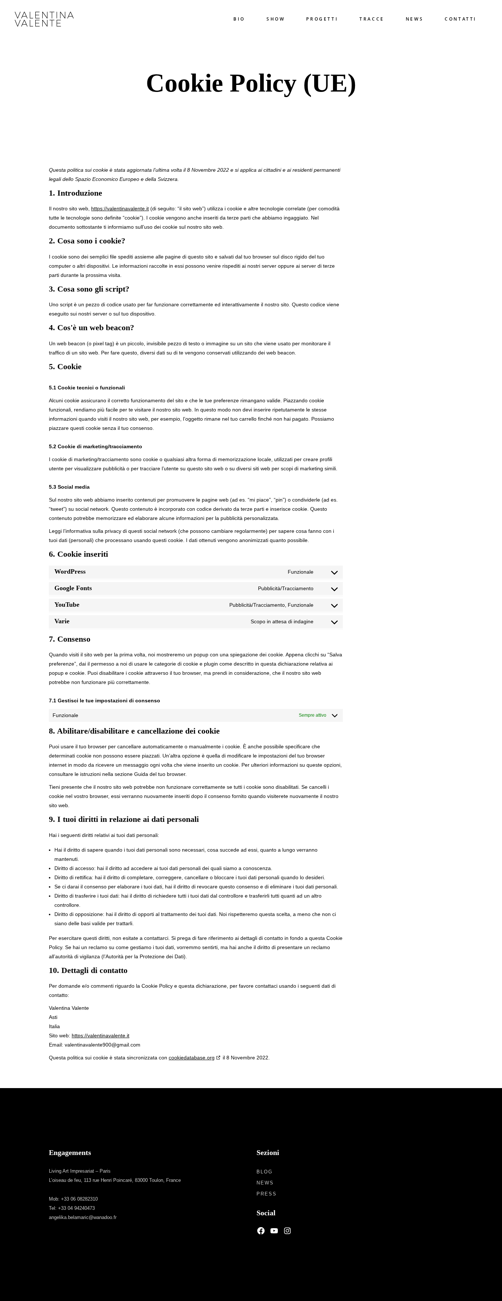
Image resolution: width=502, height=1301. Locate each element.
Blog (265, 1172)
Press (267, 1194)
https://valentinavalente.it (120, 208)
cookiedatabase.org (192, 1058)
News (265, 1183)
